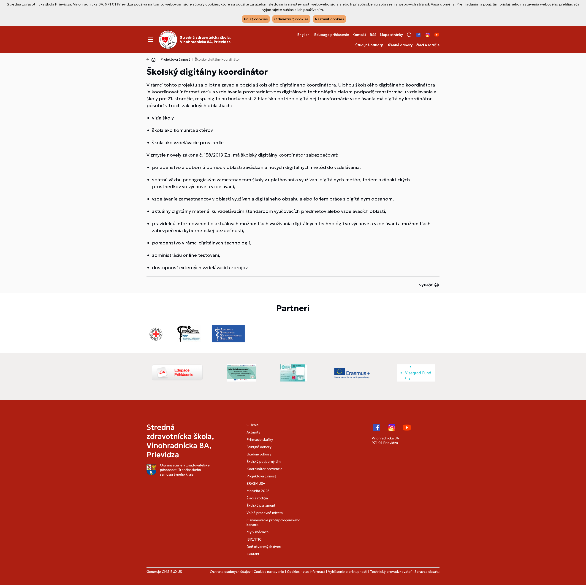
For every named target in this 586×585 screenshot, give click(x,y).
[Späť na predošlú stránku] (148, 59)
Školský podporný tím (264, 461)
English (303, 35)
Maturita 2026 (258, 491)
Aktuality (253, 432)
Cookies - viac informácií (306, 571)
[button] (409, 35)
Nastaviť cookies (329, 19)
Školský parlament (261, 505)
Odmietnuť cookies (291, 19)
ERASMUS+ (256, 483)
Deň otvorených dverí (264, 546)
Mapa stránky (391, 35)
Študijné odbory (369, 45)
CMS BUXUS (172, 571)
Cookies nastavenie (269, 571)
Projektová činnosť (175, 59)
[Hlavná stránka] (153, 59)
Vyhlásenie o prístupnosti (347, 571)
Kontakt (359, 35)
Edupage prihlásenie (331, 35)
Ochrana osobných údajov (230, 571)
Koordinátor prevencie (264, 469)
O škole (253, 425)
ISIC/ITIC (254, 539)
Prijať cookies (256, 19)
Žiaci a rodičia (428, 45)
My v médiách (258, 532)
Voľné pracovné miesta (265, 513)
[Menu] (150, 39)
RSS (373, 35)
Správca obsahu (427, 571)
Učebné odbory (399, 45)
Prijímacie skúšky (260, 439)
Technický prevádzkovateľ (391, 571)
